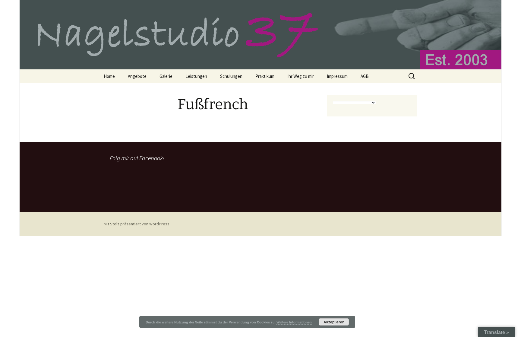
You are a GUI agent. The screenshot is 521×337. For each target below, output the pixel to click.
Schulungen (231, 76)
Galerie (165, 76)
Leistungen (196, 76)
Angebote (137, 76)
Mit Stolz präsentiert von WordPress (136, 224)
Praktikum (264, 76)
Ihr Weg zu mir (300, 76)
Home (109, 76)
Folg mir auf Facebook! (137, 158)
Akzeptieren (334, 322)
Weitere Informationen (294, 322)
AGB (365, 76)
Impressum (337, 76)
